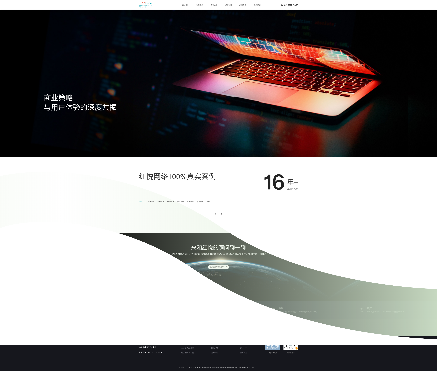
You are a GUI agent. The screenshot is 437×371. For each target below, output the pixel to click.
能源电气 (180, 202)
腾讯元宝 (243, 352)
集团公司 (151, 202)
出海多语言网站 (187, 348)
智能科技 (161, 202)
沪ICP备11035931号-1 (247, 367)
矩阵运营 (214, 348)
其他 (208, 202)
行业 (140, 202)
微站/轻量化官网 (187, 352)
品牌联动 (214, 352)
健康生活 (170, 202)
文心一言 (243, 348)
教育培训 (200, 202)
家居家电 (190, 202)
